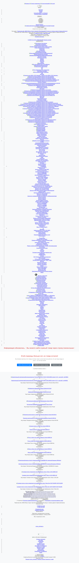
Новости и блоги (40, 544)
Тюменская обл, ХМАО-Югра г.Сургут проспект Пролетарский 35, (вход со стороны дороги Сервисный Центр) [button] (42, 31)
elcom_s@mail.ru (39, 526)
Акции (40, 11)
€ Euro (41, 18)
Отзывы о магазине (40, 539)
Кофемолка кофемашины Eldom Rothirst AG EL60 (39, 392)
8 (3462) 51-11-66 (38, 33)
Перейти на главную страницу (41, 364)
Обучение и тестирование (41, 545)
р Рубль (40, 22)
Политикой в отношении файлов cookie (54, 500)
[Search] (45, 29)
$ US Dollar (41, 19)
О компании (40, 541)
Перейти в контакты (39, 510)
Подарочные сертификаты (41, 551)
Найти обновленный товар (24, 364)
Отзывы (41, 10)
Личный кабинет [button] (39, 24)
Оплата (40, 542)
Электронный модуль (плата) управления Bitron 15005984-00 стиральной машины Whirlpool (39, 463)
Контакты (41, 9)
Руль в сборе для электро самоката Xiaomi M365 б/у (39, 441)
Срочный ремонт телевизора (40, 14)
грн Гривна (41, 21)
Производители (40, 550)
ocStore (42, 556)
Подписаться (45, 499)
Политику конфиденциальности (30, 500)
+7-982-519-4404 (46, 33)
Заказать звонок (47, 39)
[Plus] (45, 379)
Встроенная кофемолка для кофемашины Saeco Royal (39, 404)
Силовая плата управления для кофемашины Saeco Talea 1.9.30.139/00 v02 (39, 475)
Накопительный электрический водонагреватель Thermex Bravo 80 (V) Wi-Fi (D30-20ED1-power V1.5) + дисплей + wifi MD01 (39, 380)
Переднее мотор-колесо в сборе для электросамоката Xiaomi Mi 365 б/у (39, 418)
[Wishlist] (39, 425)
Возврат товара (40, 548)
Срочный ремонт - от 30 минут (41, 13)
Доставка (41, 540)
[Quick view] (38, 425)
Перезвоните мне (39, 509)
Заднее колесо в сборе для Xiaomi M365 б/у (40, 429)
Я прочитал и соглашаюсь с (40, 500)
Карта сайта (41, 549)
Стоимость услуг (41, 543)
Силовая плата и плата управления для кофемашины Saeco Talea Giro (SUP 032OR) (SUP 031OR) (39, 486)
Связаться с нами (57, 364)
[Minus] (33, 379)
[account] (52, 3)
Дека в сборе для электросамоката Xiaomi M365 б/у (39, 452)
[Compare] (40, 425)
